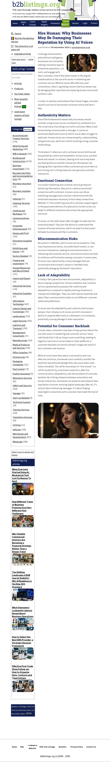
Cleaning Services (21, 203)
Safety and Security (22, 385)
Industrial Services (22, 286)
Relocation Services (22, 378)
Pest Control (19, 369)
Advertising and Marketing (20, 148)
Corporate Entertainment (20, 227)
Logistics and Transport (19, 327)
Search (17, 33)
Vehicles (17, 429)
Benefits (62, 747)
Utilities (17, 425)
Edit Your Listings (47, 747)
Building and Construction (19, 160)
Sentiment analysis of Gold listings (21, 115)
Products (18, 88)
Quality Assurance (21, 373)
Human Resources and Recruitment (21, 269)
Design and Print (21, 233)
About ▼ (23, 23)
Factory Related (20, 256)
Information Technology (18, 302)
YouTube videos (22, 94)
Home (14, 747)
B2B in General (20, 154)
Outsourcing (19, 357)
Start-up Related (21, 398)
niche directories (18, 59)
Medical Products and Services (21, 346)
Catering (17, 199)
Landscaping (19, 316)
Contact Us (91, 747)
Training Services (21, 409)
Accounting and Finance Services (21, 137)
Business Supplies (21, 191)
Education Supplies (22, 241)
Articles (18, 83)
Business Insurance (22, 183)
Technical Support (22, 402)
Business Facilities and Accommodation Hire (23, 176)
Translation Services (22, 417)
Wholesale (18, 441)
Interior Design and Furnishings (22, 310)
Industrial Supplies (22, 293)
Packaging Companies (18, 363)
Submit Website (65, 23)
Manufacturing (20, 340)
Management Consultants (19, 334)
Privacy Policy (77, 747)
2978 (28, 714)
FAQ (22, 747)
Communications (21, 218)
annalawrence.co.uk (81, 47)
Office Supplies (20, 352)
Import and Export (21, 278)
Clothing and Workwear (19, 212)
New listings (28, 129)
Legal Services (20, 321)
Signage (17, 393)
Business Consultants (18, 167)
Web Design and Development (20, 435)
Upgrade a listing (22, 54)
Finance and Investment (18, 262)
